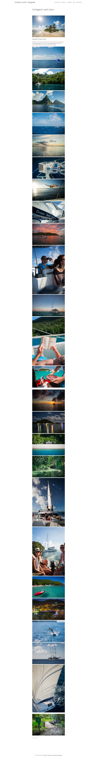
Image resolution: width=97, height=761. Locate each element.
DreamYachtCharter (52, 43)
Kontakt (44, 755)
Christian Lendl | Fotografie (25, 2)
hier (45, 44)
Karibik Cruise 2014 (39, 39)
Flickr (55, 44)
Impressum (49, 755)
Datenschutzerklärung (57, 755)
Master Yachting (37, 43)
